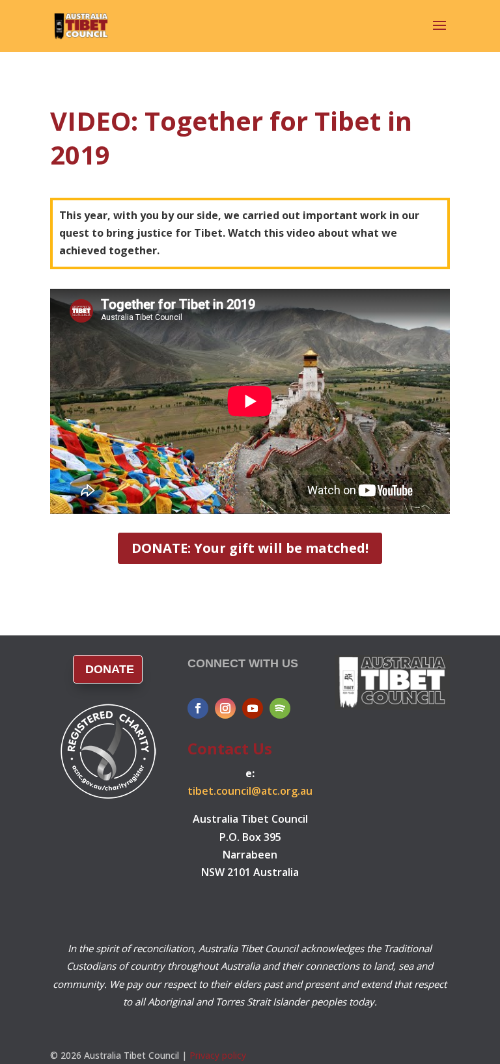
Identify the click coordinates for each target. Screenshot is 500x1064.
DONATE (109, 669)
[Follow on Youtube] (252, 708)
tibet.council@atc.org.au (250, 791)
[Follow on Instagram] (225, 708)
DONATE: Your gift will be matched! (250, 548)
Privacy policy (217, 1055)
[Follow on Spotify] (280, 708)
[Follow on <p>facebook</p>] (198, 708)
